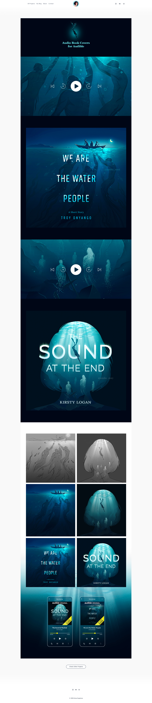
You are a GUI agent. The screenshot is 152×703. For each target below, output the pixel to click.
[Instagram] (115, 3)
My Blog (38, 3)
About (45, 3)
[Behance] (120, 3)
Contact (51, 3)
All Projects (31, 3)
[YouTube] (123, 3)
